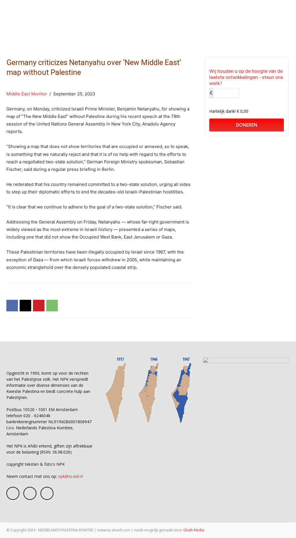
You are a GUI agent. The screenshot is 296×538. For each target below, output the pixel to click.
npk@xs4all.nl (70, 476)
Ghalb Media (193, 530)
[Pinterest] (39, 305)
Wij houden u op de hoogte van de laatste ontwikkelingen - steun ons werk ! (246, 77)
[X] (25, 305)
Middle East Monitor (26, 94)
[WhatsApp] (52, 305)
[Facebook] (12, 305)
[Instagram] (29, 493)
